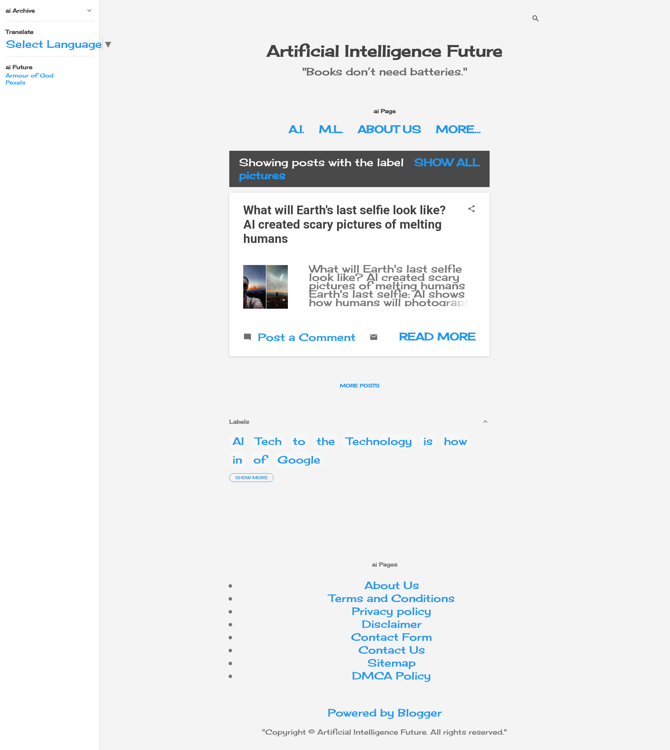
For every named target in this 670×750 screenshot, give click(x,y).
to (299, 441)
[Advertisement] (553, 199)
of (259, 459)
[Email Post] (374, 337)
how (455, 441)
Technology (379, 441)
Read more (437, 336)
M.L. (331, 129)
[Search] (535, 19)
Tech (268, 441)
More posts (359, 385)
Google (298, 459)
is (428, 441)
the (326, 441)
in (237, 459)
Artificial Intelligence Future (384, 50)
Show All (447, 162)
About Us (389, 129)
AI (238, 441)
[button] (471, 209)
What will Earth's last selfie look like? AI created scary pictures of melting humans (344, 224)
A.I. (296, 129)
